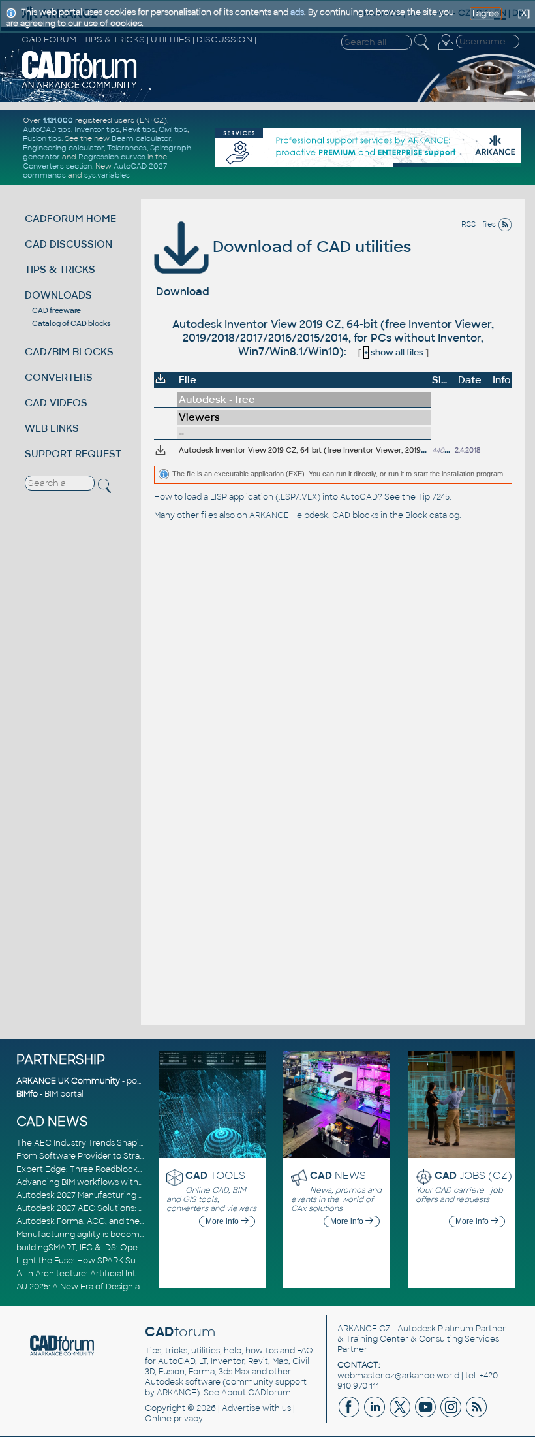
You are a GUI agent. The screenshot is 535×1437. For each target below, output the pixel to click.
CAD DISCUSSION (68, 244)
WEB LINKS (52, 428)
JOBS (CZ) (473, 1175)
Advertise (241, 1408)
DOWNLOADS (58, 295)
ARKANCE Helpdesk (288, 515)
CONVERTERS (59, 377)
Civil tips (173, 129)
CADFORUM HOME (70, 218)
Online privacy (174, 1418)
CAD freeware (56, 310)
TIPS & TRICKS (60, 269)
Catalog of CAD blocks (71, 323)
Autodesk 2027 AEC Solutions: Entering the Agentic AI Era (131, 1208)
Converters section (57, 165)
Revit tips (139, 129)
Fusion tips (42, 138)
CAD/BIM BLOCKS (69, 352)
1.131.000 (58, 120)
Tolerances (127, 147)
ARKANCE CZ (364, 1328)
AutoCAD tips (47, 129)
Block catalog (432, 515)
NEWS (338, 1175)
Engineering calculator (63, 147)
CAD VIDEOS (56, 402)
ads (297, 12)
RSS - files (479, 224)
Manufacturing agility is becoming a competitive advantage (135, 1234)
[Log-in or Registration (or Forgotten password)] (445, 49)
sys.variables (107, 175)
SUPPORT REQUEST (73, 453)
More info (223, 1221)
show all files (393, 352)
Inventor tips (96, 129)
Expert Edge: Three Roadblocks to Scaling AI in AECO (122, 1169)
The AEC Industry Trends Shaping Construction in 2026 (126, 1143)
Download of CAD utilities (310, 246)
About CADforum (256, 1392)
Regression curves (111, 156)
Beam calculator (141, 138)
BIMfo (27, 1094)
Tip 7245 (434, 497)
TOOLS (215, 1175)
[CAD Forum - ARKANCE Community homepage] (79, 87)
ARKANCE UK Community (68, 1081)
